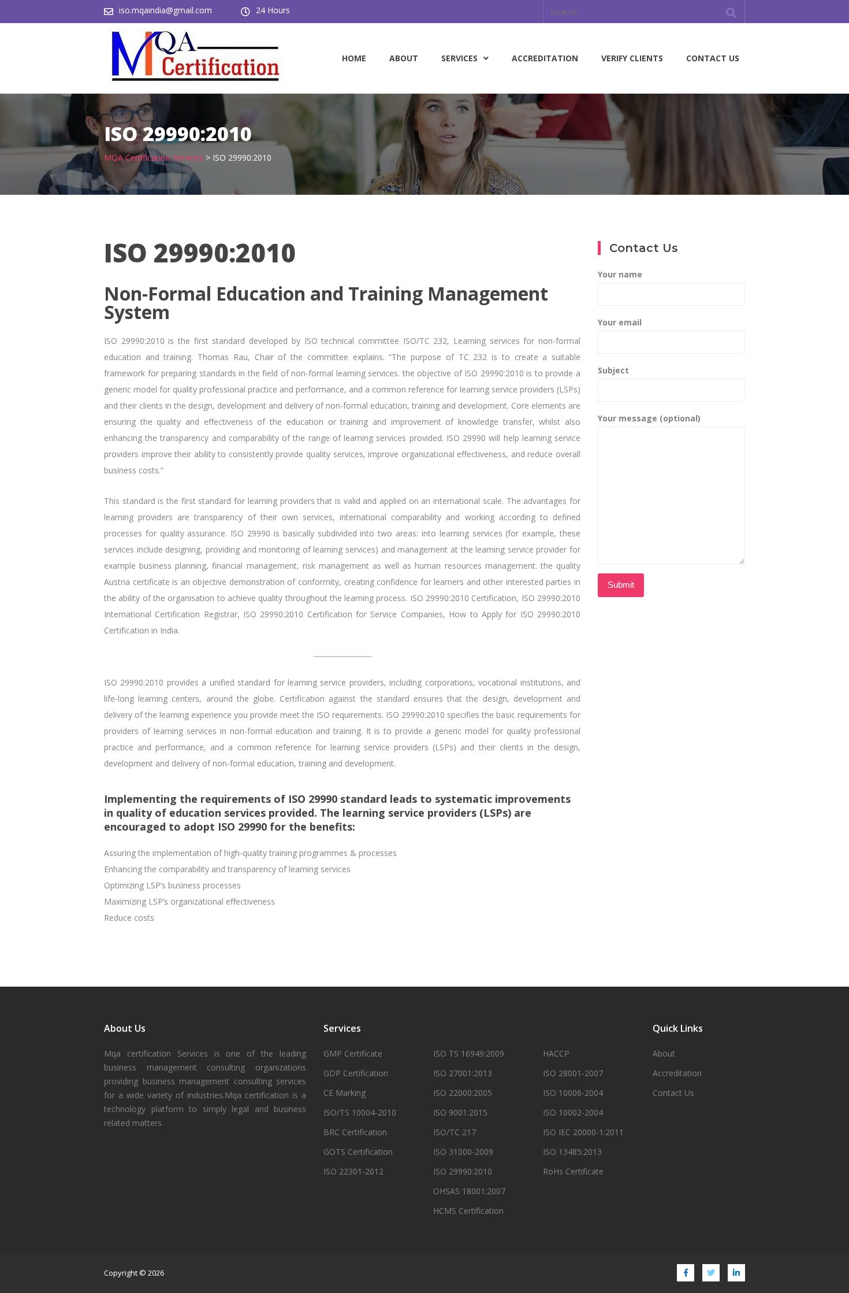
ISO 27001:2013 (462, 1073)
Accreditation (545, 58)
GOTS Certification (358, 1151)
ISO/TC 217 (454, 1132)
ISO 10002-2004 (573, 1112)
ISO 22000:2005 (462, 1092)
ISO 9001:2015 (460, 1112)
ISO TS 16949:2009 (468, 1053)
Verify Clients (632, 58)
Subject (613, 370)
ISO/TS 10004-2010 (359, 1112)
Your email (620, 322)
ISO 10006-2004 (573, 1092)
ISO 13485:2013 (572, 1151)
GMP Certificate (352, 1053)
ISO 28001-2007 (573, 1073)
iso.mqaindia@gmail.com (165, 10)
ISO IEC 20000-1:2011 (583, 1132)
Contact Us (712, 58)
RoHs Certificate (573, 1171)
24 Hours (273, 10)
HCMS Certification (468, 1210)
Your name (620, 274)
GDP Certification (355, 1073)
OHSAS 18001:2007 (469, 1190)
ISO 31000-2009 (463, 1151)
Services (459, 58)
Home (354, 58)
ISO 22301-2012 (353, 1171)
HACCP (556, 1053)
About (403, 58)
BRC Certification (355, 1132)
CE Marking (344, 1092)
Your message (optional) (649, 418)
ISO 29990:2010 (462, 1171)
